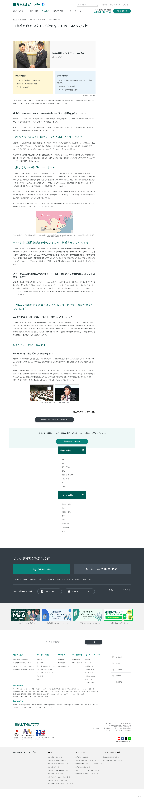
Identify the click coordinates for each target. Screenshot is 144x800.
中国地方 (59, 705)
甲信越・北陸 (66, 512)
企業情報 (104, 5)
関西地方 (52, 705)
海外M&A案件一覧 (77, 663)
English (118, 676)
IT (62, 482)
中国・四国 (65, 523)
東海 (63, 516)
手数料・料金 (41, 676)
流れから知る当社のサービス (45, 673)
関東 (63, 508)
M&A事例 (45, 11)
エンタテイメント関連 (78, 691)
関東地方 (27, 705)
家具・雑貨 (33, 696)
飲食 (57, 691)
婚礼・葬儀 (28, 691)
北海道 (15, 705)
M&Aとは (88, 663)
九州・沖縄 (65, 527)
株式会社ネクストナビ (54, 774)
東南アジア (88, 705)
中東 (44, 707)
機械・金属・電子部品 (19, 694)
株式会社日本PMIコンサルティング (58, 764)
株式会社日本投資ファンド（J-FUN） (86, 760)
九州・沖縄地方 (74, 705)
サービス (65, 486)
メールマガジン (125, 590)
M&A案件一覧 (76, 659)
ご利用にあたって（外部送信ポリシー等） (105, 728)
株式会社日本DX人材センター (111, 760)
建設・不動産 (66, 467)
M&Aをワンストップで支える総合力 (23, 666)
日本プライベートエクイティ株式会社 (86, 770)
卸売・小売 (65, 479)
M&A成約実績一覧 (63, 666)
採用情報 (119, 682)
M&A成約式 (61, 663)
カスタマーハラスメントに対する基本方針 (118, 730)
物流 (63, 463)
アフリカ (49, 707)
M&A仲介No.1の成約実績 (20, 659)
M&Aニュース (89, 679)
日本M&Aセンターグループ (23, 752)
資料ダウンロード (115, 5)
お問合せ (125, 5)
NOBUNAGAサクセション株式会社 (58, 777)
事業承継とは (89, 666)
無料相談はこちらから (72, 441)
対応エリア (40, 679)
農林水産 (40, 696)
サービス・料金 (32, 11)
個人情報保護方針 (125, 728)
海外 (63, 531)
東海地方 (46, 705)
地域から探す (18, 701)
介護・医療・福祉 (18, 691)
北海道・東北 (66, 504)
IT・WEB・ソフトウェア (20, 689)
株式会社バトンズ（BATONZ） (57, 770)
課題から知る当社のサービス (45, 669)
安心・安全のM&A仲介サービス (46, 666)
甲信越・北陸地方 (37, 705)
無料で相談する (121, 11)
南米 (40, 707)
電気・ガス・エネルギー (80, 689)
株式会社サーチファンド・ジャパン (86, 774)
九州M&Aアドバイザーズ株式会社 (57, 780)
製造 (63, 459)
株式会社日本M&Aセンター (55, 757)
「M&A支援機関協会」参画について (120, 726)
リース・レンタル (50, 691)
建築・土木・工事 (44, 694)
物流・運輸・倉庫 (38, 691)
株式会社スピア (52, 767)
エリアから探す (67, 495)
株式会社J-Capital (81, 757)
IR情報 (118, 663)
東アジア (95, 705)
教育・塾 (91, 689)
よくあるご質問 (89, 683)
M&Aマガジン (89, 673)
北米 (35, 707)
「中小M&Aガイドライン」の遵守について (118, 724)
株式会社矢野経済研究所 (110, 757)
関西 (63, 520)
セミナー (112, 590)
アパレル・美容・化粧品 (77, 694)
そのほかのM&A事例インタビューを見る (54, 419)
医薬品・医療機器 (33, 694)
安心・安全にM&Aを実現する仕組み (23, 669)
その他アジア (17, 707)
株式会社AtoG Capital (82, 767)
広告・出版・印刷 (66, 691)
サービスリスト (41, 663)
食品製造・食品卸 (92, 691)
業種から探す (66, 450)
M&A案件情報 (58, 11)
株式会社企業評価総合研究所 (56, 760)
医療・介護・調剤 (67, 475)
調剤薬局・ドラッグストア (21, 696)
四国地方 (66, 705)
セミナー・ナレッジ (73, 11)
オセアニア (25, 707)
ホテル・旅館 (51, 689)
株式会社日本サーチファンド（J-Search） (88, 764)
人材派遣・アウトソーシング (37, 689)
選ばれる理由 (18, 11)
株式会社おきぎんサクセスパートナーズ (59, 784)
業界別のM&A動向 (90, 676)
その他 (46, 696)
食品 (63, 471)
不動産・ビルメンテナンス (64, 689)
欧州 (31, 707)
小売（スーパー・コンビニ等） (60, 694)
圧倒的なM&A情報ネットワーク (22, 663)
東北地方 (21, 705)
